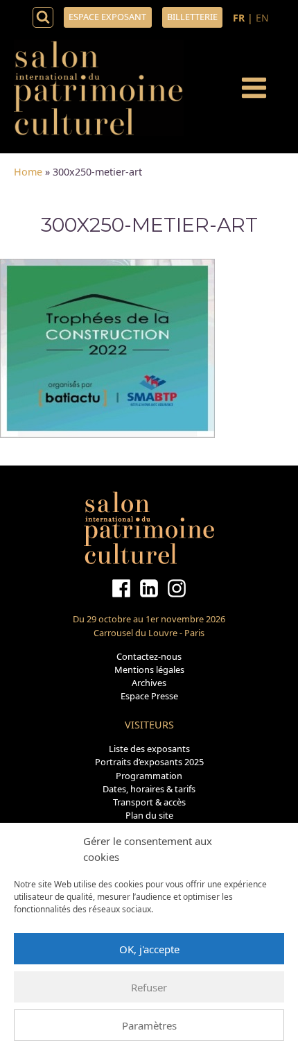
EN (262, 17)
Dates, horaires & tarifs (149, 789)
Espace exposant (107, 16)
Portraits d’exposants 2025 (149, 762)
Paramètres (149, 1025)
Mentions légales (149, 669)
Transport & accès (149, 802)
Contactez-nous (149, 656)
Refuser (149, 987)
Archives (149, 682)
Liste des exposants (149, 748)
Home (28, 171)
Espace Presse (149, 696)
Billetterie (192, 16)
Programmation (149, 775)
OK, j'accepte (149, 949)
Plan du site (149, 815)
